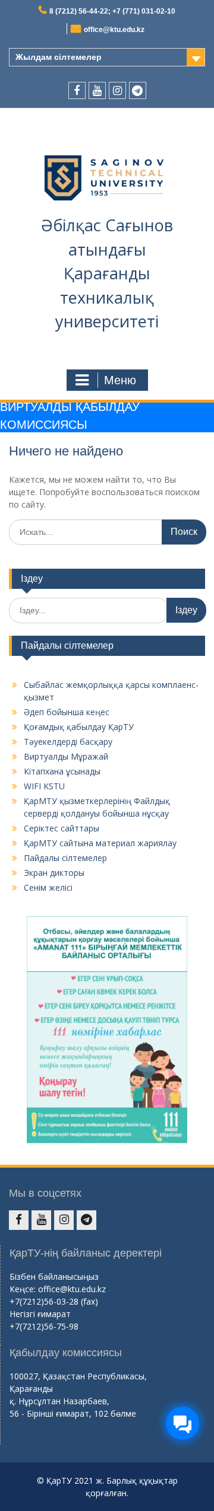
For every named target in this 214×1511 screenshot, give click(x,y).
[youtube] (97, 90)
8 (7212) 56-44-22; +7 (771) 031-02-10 (112, 11)
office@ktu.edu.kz (114, 29)
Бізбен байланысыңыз (54, 1276)
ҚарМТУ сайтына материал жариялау (100, 843)
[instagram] (117, 90)
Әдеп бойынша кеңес (66, 712)
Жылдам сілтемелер (58, 57)
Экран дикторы (54, 872)
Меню (120, 380)
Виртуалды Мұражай (66, 756)
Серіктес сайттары (61, 828)
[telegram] (137, 90)
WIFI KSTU (44, 786)
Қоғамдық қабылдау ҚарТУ (79, 726)
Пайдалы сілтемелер (65, 857)
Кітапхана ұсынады (62, 771)
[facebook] (77, 90)
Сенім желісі (48, 887)
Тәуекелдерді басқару (68, 741)
